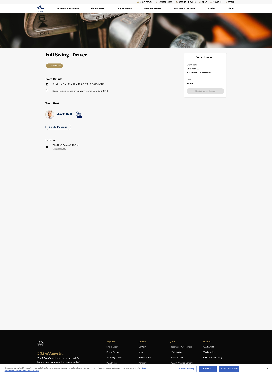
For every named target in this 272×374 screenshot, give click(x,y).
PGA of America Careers (182, 363)
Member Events (152, 8)
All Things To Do (114, 357)
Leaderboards (165, 2)
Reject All (207, 368)
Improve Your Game (68, 8)
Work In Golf (176, 352)
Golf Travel (146, 2)
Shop (203, 2)
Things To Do (98, 8)
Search (231, 2)
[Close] (267, 368)
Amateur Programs (184, 8)
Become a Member (187, 2)
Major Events (125, 8)
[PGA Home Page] (40, 8)
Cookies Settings (187, 368)
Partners (143, 363)
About (231, 8)
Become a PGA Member (181, 347)
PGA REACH (208, 347)
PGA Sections (177, 357)
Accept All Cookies (229, 368)
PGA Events (112, 363)
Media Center (145, 357)
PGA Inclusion (209, 352)
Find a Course (113, 352)
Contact (142, 347)
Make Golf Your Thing (212, 357)
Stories (211, 8)
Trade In (216, 2)
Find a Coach (112, 347)
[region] (136, 369)
